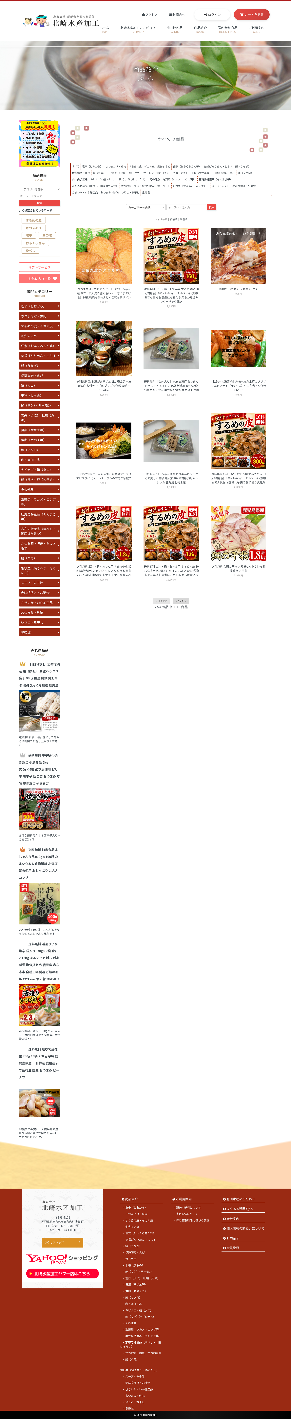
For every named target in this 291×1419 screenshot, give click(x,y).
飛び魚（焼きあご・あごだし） (191, 186)
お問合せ (178, 14)
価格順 (173, 219)
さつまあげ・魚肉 (116, 166)
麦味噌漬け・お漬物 (244, 186)
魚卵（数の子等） (225, 173)
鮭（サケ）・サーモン (141, 173)
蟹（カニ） (99, 173)
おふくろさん (35, 243)
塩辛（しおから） (92, 166)
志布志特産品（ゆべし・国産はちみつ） (95, 186)
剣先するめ (163, 166)
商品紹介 (200, 29)
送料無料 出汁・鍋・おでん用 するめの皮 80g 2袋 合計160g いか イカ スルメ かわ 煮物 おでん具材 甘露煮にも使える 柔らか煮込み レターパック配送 (171, 295)
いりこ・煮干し (130, 192)
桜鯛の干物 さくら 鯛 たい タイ (238, 289)
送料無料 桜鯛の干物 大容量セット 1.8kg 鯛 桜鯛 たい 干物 (238, 568)
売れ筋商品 (175, 29)
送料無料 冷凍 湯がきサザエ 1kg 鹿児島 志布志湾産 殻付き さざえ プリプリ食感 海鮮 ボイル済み (103, 385)
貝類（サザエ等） (201, 173)
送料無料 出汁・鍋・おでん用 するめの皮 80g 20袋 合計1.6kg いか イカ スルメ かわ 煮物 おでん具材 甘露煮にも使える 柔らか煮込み (171, 570)
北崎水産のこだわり (240, 1199)
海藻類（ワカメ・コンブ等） (179, 179)
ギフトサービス (40, 267)
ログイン (214, 14)
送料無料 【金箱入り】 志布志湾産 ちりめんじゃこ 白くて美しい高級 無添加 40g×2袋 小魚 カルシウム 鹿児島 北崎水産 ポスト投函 (171, 385)
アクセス (151, 14)
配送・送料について (188, 1207)
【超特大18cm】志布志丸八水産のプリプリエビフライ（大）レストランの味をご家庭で (104, 476)
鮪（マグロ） (245, 173)
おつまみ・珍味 (110, 192)
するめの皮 (34, 220)
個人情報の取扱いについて (245, 1228)
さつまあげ (34, 227)
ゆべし (30, 250)
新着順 (183, 219)
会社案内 (232, 1218)
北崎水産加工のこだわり (137, 29)
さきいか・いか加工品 (85, 192)
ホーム (104, 29)
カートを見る (254, 14)
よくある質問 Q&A (239, 1208)
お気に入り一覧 (40, 278)
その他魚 (155, 179)
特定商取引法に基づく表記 (192, 1220)
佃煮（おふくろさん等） (187, 166)
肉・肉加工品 (79, 179)
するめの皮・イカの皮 (142, 166)
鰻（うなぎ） (243, 166)
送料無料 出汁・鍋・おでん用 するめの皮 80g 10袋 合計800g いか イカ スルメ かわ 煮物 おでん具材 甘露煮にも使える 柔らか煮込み (238, 478)
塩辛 (29, 235)
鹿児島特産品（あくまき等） (215, 179)
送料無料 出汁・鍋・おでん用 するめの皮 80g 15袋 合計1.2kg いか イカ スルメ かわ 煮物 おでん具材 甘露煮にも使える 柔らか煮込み (103, 570)
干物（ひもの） (117, 173)
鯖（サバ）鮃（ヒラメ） (133, 179)
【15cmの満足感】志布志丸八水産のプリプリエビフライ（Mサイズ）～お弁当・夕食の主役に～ (238, 385)
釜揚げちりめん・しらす (218, 166)
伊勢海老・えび (81, 173)
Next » (181, 601)
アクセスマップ (54, 1242)
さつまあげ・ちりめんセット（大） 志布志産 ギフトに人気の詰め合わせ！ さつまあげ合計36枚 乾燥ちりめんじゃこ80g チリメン (104, 293)
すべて (75, 166)
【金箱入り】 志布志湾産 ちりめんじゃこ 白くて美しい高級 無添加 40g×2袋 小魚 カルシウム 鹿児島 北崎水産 (171, 478)
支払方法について (187, 1214)
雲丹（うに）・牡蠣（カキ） (172, 173)
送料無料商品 (227, 29)
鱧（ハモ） (163, 186)
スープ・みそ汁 (221, 186)
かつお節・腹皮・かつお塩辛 (138, 186)
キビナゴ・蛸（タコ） (103, 179)
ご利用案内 (256, 29)
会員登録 (232, 1247)
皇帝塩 (146, 192)
